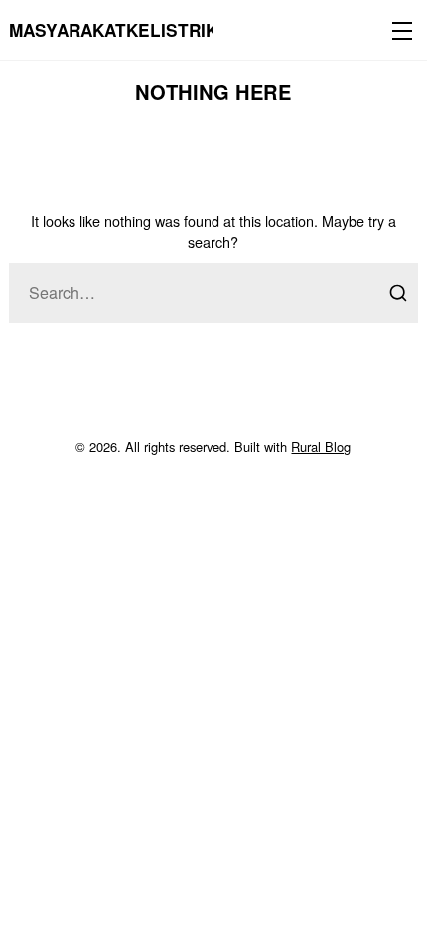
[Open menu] (398, 30)
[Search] (398, 293)
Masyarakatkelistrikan (125, 30)
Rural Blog (321, 446)
